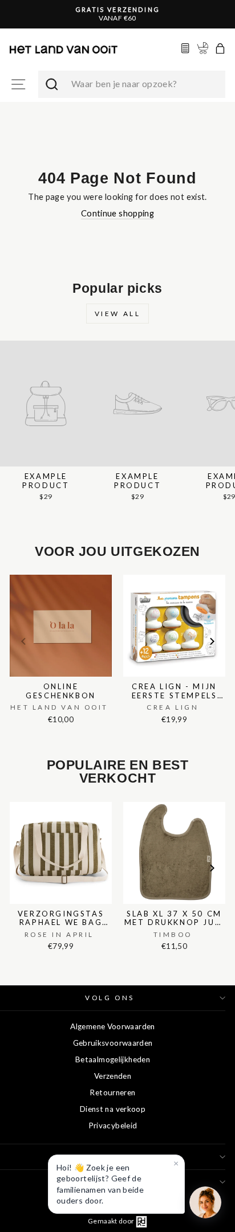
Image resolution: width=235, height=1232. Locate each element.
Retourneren (112, 1092)
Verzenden (112, 1075)
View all (118, 313)
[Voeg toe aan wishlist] (13, 572)
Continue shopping (117, 213)
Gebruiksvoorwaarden (113, 1042)
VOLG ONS (109, 997)
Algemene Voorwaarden (112, 1026)
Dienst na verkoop (112, 1109)
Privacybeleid (112, 1125)
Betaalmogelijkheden (112, 1059)
